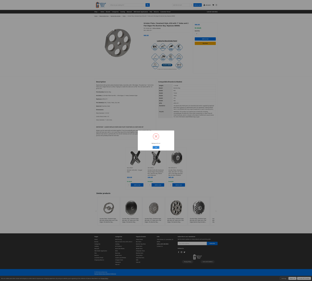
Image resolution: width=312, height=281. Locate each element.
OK (156, 147)
